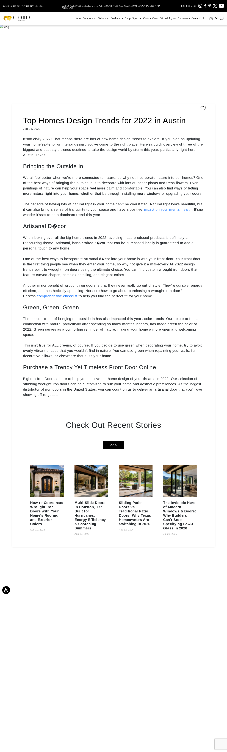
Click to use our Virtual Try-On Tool (23, 6)
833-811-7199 (188, 6)
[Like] (115, 108)
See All (113, 445)
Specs (135, 18)
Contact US (198, 18)
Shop (128, 18)
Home (78, 18)
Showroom (184, 18)
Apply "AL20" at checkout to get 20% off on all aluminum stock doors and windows (111, 6)
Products (115, 18)
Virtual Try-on (168, 18)
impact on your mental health (167, 209)
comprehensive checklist (57, 296)
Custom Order (151, 18)
